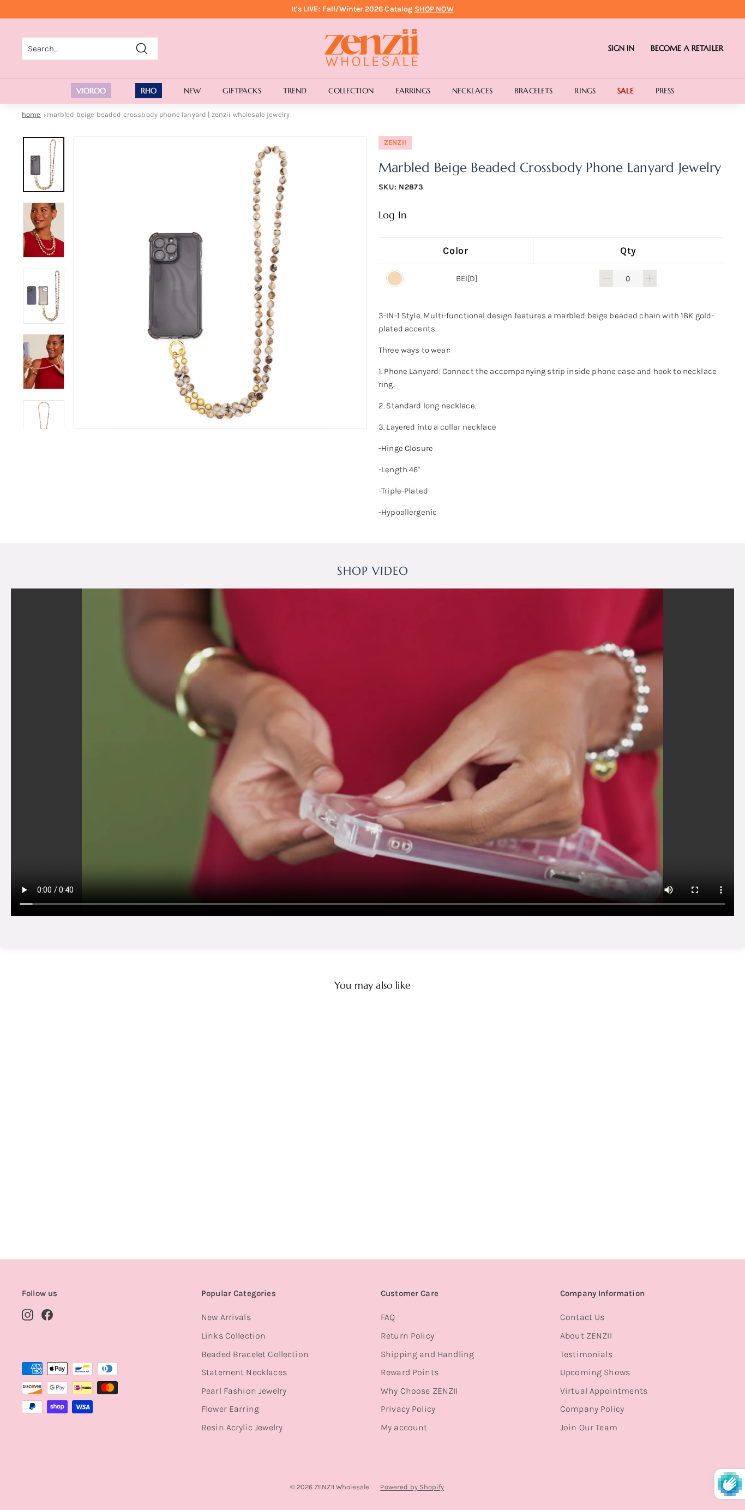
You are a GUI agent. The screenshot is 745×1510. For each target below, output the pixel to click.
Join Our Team (588, 1427)
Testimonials (586, 1354)
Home (31, 114)
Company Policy (592, 1409)
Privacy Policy (408, 1409)
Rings (585, 91)
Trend (295, 91)
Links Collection (233, 1335)
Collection (350, 91)
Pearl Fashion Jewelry (243, 1391)
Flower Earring (230, 1409)
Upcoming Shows (595, 1372)
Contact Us (582, 1317)
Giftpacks (242, 91)
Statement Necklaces (244, 1372)
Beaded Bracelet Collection (255, 1354)
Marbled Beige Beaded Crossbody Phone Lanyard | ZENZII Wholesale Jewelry (168, 114)
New (192, 91)
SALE (625, 91)
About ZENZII (586, 1335)
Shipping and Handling (427, 1354)
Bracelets (533, 91)
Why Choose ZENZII (419, 1391)
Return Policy (407, 1335)
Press (665, 91)
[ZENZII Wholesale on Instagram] (27, 1314)
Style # (77, 1195)
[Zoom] (220, 282)
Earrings (412, 91)
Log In (392, 215)
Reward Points (409, 1372)
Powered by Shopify (412, 1487)
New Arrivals (226, 1317)
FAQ (388, 1317)
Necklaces (472, 91)
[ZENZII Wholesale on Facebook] (47, 1314)
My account (404, 1427)
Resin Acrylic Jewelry (242, 1427)
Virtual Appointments (603, 1391)
